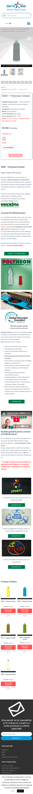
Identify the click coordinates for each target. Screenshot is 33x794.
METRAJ (4, 143)
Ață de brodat (14, 29)
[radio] (4, 139)
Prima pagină (5, 29)
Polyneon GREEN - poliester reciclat (17, 89)
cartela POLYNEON (12, 118)
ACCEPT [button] (20, 791)
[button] (28, 23)
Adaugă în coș (15, 155)
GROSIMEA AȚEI (6, 134)
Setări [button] (13, 791)
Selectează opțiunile (8, 611)
